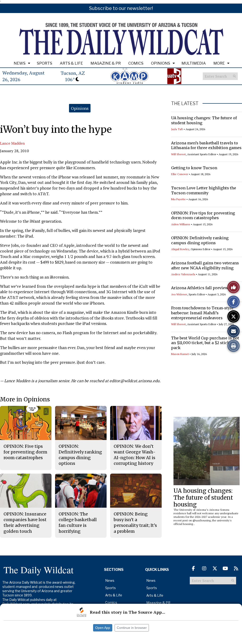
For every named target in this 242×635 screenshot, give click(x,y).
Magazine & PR (106, 63)
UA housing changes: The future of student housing (203, 497)
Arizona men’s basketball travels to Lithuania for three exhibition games (206, 145)
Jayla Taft (177, 129)
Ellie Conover (179, 174)
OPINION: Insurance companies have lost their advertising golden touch (25, 522)
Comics (135, 63)
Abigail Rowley (180, 249)
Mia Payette (178, 199)
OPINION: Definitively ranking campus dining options (200, 240)
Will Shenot (178, 154)
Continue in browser (132, 628)
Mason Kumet (180, 354)
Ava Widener (179, 294)
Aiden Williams (180, 224)
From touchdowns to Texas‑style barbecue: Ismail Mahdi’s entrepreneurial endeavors (202, 313)
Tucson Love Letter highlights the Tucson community (203, 190)
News (20, 63)
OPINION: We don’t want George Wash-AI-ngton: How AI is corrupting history (135, 455)
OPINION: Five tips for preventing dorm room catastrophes (203, 215)
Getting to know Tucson (194, 167)
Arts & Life (71, 63)
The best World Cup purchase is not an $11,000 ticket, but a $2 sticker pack (205, 343)
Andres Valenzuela (183, 274)
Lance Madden (12, 143)
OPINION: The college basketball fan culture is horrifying (78, 522)
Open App (102, 628)
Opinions (160, 63)
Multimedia (194, 63)
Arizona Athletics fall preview (199, 287)
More (219, 63)
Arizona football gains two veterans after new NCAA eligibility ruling (205, 265)
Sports (44, 63)
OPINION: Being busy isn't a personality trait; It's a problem (135, 522)
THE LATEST (185, 103)
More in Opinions (25, 399)
